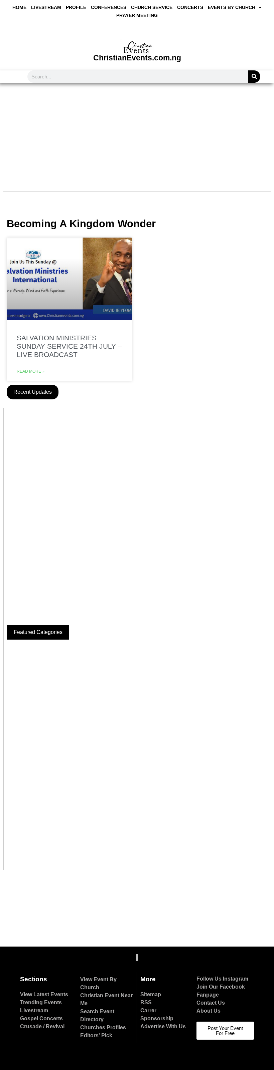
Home (19, 7)
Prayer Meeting (137, 15)
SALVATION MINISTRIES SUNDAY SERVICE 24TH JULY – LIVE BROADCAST (69, 346)
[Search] (254, 76)
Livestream (46, 7)
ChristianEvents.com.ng (137, 57)
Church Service (151, 7)
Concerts (190, 7)
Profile (76, 7)
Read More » (30, 371)
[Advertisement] (137, 133)
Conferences (108, 7)
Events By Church (231, 7)
